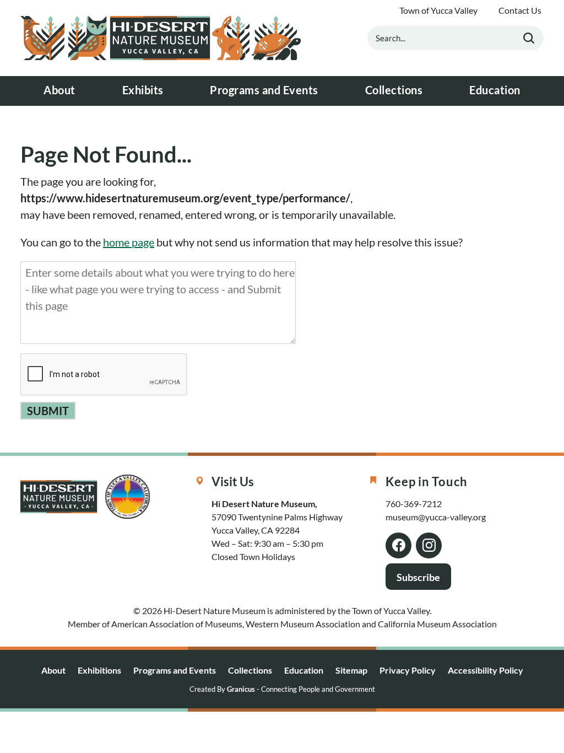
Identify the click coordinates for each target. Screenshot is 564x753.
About (59, 89)
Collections (394, 89)
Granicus (241, 689)
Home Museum (160, 38)
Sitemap (351, 670)
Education (494, 89)
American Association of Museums (176, 623)
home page (128, 242)
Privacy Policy (407, 670)
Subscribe (418, 577)
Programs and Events (264, 89)
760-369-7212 (414, 503)
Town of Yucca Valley (438, 10)
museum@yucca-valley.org (436, 517)
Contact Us (519, 10)
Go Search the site (529, 38)
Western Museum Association (303, 623)
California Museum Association (437, 623)
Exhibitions (99, 670)
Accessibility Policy (485, 670)
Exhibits (143, 89)
